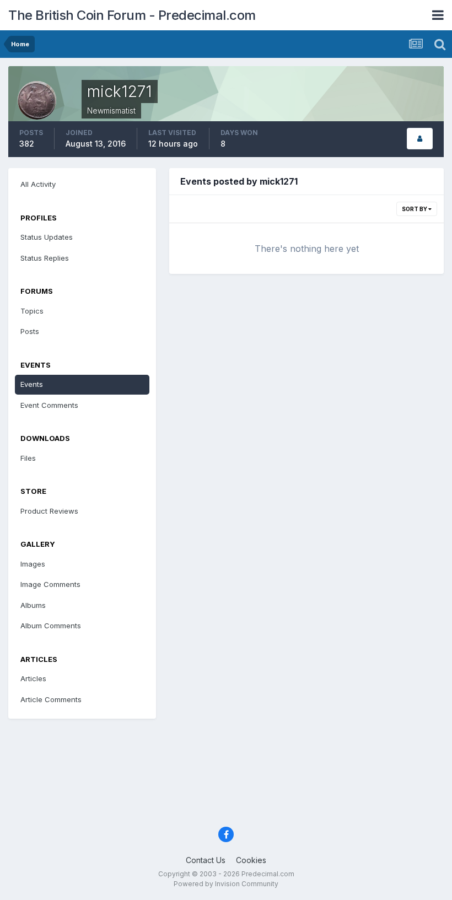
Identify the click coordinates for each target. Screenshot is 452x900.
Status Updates (46, 237)
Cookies (251, 860)
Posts (29, 331)
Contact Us (205, 860)
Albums (33, 605)
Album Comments (50, 625)
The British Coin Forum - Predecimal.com (132, 15)
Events (31, 384)
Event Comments (49, 405)
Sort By (415, 209)
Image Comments (50, 584)
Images (32, 563)
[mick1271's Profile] (420, 138)
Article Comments (51, 699)
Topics (32, 310)
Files (28, 458)
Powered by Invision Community (226, 884)
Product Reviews (49, 510)
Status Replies (44, 258)
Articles (33, 678)
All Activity (38, 184)
